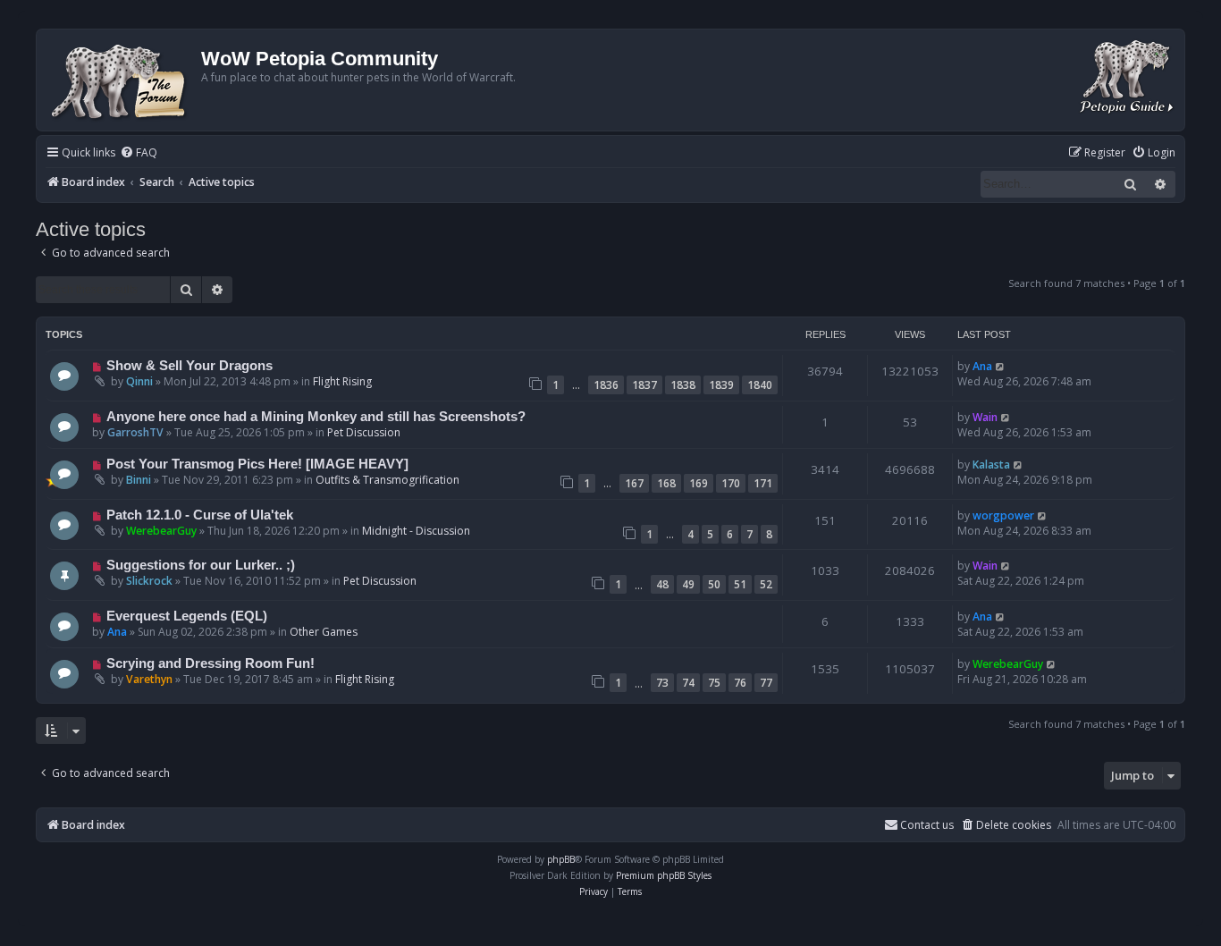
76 (740, 682)
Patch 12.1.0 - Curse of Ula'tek (199, 515)
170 (730, 483)
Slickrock (149, 580)
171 (763, 483)
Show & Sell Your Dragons (189, 366)
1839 (721, 385)
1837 (644, 385)
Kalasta (991, 464)
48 (662, 584)
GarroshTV (135, 432)
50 (714, 584)
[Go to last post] (1000, 366)
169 (698, 483)
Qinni (139, 381)
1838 (682, 385)
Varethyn (149, 679)
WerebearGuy (161, 530)
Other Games (324, 631)
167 (634, 483)
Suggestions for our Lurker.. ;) (200, 565)
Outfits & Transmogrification (387, 479)
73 (662, 682)
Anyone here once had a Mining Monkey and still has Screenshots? (316, 417)
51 (740, 584)
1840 (759, 385)
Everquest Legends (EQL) (186, 616)
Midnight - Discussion (416, 530)
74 (688, 682)
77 (766, 682)
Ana (982, 366)
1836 (606, 385)
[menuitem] (138, 153)
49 (688, 584)
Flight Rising (342, 381)
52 (766, 584)
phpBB (561, 859)
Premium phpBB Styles (664, 875)
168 (666, 483)
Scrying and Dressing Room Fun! (210, 663)
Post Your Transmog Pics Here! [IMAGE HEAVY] (257, 464)
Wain (985, 417)
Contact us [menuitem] (927, 824)
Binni (138, 479)
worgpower (1003, 515)
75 (714, 682)
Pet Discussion (363, 432)
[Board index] (121, 80)
